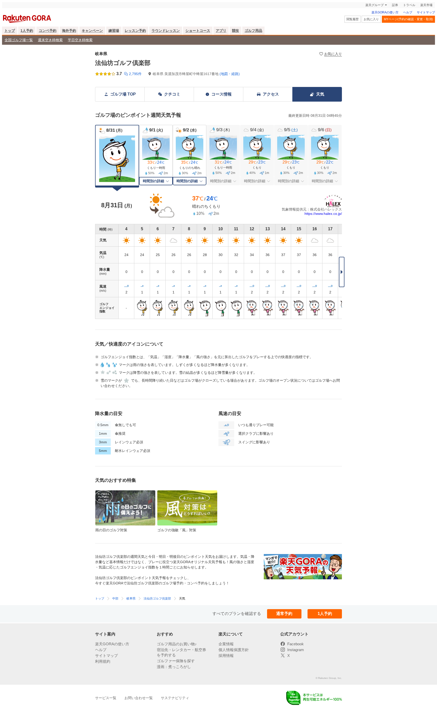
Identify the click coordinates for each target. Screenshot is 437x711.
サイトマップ (426, 12)
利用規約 (102, 661)
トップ (9, 31)
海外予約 (69, 31)
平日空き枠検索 (80, 40)
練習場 (113, 31)
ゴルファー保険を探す (176, 661)
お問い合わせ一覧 (138, 698)
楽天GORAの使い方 (385, 12)
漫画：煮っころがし (174, 666)
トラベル (409, 5)
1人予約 (26, 31)
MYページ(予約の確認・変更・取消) (408, 19)
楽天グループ (374, 5)
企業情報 (226, 644)
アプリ (221, 31)
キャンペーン (92, 31)
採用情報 (226, 655)
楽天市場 (426, 5)
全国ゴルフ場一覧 (19, 40)
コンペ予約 (47, 31)
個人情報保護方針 (234, 650)
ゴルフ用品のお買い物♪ (177, 644)
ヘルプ (407, 12)
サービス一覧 (105, 698)
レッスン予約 (135, 31)
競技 (235, 31)
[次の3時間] (341, 272)
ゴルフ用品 (253, 31)
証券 (395, 5)
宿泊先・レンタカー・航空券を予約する (181, 652)
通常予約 (284, 613)
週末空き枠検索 (50, 40)
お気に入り (371, 19)
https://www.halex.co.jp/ (323, 214)
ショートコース (197, 31)
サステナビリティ (175, 698)
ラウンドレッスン (165, 31)
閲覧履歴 (352, 19)
